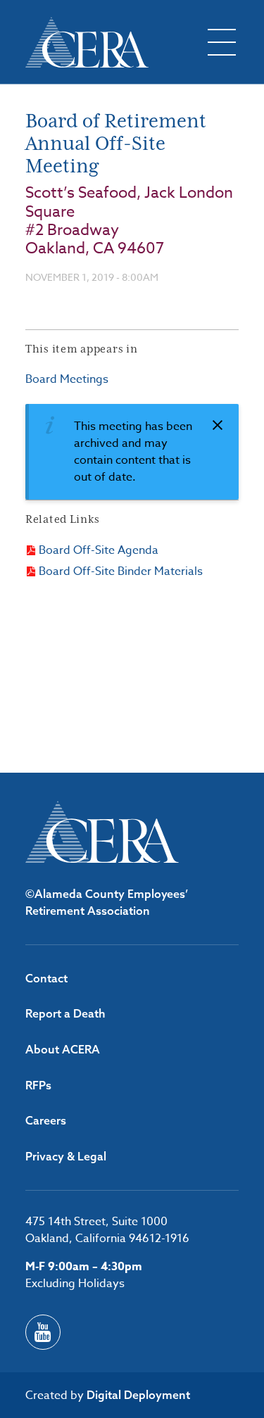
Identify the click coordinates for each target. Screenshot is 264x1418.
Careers (45, 1120)
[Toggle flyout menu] (222, 42)
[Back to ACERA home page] (87, 42)
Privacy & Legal (65, 1156)
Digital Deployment (138, 1395)
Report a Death (65, 1013)
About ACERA (62, 1049)
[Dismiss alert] (217, 425)
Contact (46, 978)
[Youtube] (43, 1332)
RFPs (38, 1085)
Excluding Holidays (75, 1283)
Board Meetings (66, 379)
